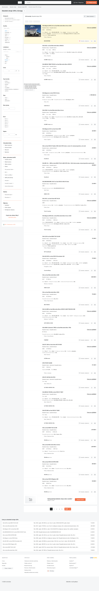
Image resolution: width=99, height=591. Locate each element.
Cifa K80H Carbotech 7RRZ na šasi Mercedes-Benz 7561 (56, 327)
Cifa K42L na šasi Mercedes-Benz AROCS (53, 45)
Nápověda (4, 563)
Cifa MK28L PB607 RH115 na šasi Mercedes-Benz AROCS (57, 64)
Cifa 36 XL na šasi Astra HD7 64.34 (51, 198)
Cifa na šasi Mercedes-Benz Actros (51, 444)
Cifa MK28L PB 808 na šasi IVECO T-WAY (52, 392)
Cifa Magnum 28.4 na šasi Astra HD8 (51, 129)
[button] (91, 41)
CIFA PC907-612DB (47, 363)
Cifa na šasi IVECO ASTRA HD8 (50, 461)
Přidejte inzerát (80, 499)
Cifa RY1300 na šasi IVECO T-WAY (51, 410)
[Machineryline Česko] (9, 2)
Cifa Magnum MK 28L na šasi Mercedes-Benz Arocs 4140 (56, 215)
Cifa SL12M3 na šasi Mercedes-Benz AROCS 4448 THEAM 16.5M (58, 309)
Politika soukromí (28, 563)
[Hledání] (26, 2)
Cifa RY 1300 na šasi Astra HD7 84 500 (52, 344)
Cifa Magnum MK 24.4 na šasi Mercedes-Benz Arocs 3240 (56, 25)
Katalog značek (27, 570)
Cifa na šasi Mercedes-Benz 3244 (50, 292)
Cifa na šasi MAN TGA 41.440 (49, 427)
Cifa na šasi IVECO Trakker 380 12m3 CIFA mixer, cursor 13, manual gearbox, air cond (64, 146)
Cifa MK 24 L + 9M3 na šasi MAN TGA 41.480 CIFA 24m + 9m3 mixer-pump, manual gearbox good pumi (68, 163)
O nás (3, 561)
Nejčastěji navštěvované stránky (31, 572)
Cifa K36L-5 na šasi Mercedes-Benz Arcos (53, 110)
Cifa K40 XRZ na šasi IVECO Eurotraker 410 (53, 256)
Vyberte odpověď (29, 89)
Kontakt (3, 565)
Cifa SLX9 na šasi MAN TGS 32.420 (51, 236)
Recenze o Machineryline (29, 567)
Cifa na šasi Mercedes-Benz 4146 (50, 275)
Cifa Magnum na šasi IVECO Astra (51, 93)
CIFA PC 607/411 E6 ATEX (48, 377)
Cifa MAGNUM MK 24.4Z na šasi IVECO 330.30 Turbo (55, 181)
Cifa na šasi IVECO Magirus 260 (50, 479)
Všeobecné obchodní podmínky (31, 561)
